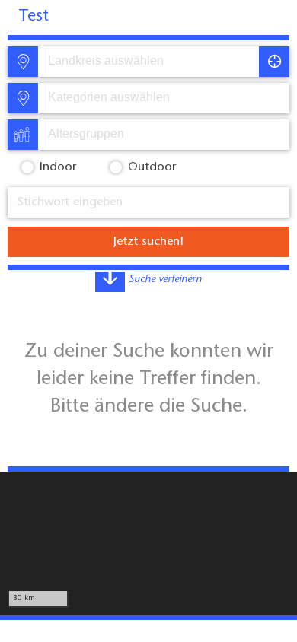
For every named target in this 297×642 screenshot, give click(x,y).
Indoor (58, 167)
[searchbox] (119, 61)
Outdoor (152, 167)
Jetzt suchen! (148, 242)
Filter (195, 405)
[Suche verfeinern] (110, 282)
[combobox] (147, 61)
